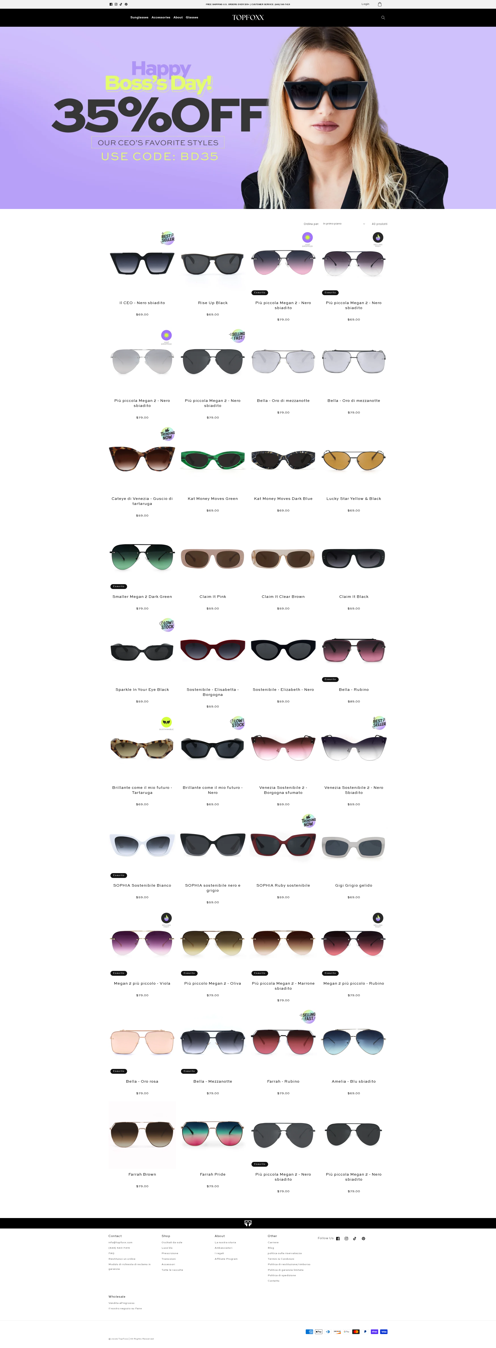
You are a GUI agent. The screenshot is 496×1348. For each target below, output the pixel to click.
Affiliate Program (226, 1259)
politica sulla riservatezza (285, 1253)
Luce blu (167, 1248)
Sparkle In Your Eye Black (142, 690)
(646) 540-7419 (119, 1248)
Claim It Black (354, 597)
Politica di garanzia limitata (285, 1270)
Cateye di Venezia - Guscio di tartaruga (142, 501)
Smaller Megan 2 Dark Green (142, 597)
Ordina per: (311, 223)
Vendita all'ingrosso (121, 1303)
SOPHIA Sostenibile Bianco (142, 886)
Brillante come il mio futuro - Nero (213, 790)
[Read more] (248, 1223)
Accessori (168, 1264)
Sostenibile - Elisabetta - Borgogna (213, 692)
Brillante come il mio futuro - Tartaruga (142, 790)
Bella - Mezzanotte (212, 1082)
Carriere (273, 1242)
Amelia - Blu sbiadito (354, 1082)
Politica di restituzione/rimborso (289, 1264)
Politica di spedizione (282, 1275)
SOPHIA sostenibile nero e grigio (213, 888)
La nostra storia (225, 1242)
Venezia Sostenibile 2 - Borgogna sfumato (283, 790)
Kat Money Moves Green (213, 499)
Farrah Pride (213, 1175)
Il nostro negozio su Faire (125, 1308)
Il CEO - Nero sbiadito (142, 303)
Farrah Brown (142, 1175)
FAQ (111, 1253)
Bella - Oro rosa (142, 1082)
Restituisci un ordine (122, 1259)
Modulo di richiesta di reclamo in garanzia (129, 1266)
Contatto (274, 1281)
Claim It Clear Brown (283, 597)
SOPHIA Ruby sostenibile (283, 886)
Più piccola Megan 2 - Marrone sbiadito (283, 986)
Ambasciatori (223, 1248)
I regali (219, 1253)
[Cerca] (383, 17)
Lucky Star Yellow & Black (353, 499)
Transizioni (169, 1259)
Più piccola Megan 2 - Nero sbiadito (283, 305)
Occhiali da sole (172, 1242)
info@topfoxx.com (120, 1242)
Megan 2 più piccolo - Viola (142, 984)
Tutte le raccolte (172, 1270)
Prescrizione (170, 1253)
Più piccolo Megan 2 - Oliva (212, 984)
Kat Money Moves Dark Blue (283, 499)
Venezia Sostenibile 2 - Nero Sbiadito (353, 790)
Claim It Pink (213, 597)
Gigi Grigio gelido (353, 886)
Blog (271, 1248)
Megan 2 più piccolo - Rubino (353, 984)
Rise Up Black (213, 303)
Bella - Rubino (354, 690)
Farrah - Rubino (283, 1082)
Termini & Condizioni (281, 1259)
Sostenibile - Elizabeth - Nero (283, 690)
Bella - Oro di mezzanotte (283, 401)
